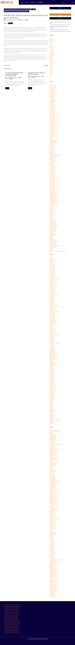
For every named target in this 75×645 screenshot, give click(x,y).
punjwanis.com (52, 430)
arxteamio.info (52, 540)
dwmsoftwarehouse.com (53, 178)
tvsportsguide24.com (53, 509)
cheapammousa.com (53, 153)
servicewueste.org (53, 283)
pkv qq (51, 71)
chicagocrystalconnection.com (54, 420)
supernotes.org (52, 531)
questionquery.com (53, 353)
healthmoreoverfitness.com (54, 287)
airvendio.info (52, 371)
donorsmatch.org (52, 399)
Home (22, 2)
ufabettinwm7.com (53, 584)
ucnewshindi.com (52, 449)
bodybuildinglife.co (53, 520)
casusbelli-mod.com (53, 127)
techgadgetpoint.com (53, 508)
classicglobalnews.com (53, 246)
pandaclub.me (52, 411)
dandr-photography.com (53, 356)
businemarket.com (52, 482)
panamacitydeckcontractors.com (55, 343)
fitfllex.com (51, 334)
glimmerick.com (52, 104)
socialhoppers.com (52, 325)
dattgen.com (52, 175)
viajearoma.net (52, 150)
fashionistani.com (52, 184)
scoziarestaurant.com (53, 231)
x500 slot (11, 610)
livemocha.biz (52, 402)
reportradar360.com (53, 350)
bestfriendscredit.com (53, 142)
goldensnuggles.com (53, 463)
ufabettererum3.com (53, 581)
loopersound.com (52, 113)
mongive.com (52, 304)
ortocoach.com (52, 557)
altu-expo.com (52, 148)
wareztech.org (52, 456)
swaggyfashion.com (53, 351)
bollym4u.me (51, 409)
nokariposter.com (52, 309)
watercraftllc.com (52, 161)
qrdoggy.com (52, 521)
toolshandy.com (52, 345)
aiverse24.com (52, 238)
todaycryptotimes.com (53, 222)
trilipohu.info (52, 422)
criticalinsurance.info (53, 308)
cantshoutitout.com (53, 268)
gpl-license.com (52, 189)
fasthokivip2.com (52, 475)
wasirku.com (51, 365)
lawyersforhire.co (52, 481)
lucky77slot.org (52, 512)
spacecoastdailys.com (53, 227)
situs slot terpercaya (10, 615)
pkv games (51, 60)
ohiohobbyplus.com (53, 118)
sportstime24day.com (53, 493)
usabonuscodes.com (53, 223)
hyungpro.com (52, 491)
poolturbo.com (52, 368)
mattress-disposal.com (53, 518)
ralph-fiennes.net (52, 332)
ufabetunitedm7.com (53, 587)
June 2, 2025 (8, 77)
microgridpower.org (53, 554)
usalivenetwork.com (53, 446)
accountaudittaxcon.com (53, 543)
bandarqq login (52, 54)
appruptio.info (52, 423)
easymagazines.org (53, 549)
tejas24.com (51, 366)
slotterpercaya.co (52, 567)
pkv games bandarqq (53, 62)
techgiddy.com (52, 445)
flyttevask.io (52, 412)
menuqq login (6, 604)
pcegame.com (52, 213)
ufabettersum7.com (53, 583)
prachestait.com (52, 369)
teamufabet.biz (52, 274)
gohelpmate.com (52, 316)
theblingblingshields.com (53, 496)
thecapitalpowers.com (53, 574)
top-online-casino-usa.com (54, 295)
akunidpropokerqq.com (53, 140)
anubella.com (52, 240)
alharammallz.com (52, 165)
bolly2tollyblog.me (52, 410)
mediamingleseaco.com (53, 362)
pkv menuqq (9, 618)
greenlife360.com (52, 267)
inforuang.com (52, 336)
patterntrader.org (52, 528)
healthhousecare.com (53, 191)
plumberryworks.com (53, 560)
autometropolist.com (53, 170)
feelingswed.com (52, 185)
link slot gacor (52, 47)
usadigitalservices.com (53, 324)
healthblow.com (52, 315)
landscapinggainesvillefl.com (54, 203)
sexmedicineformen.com (53, 565)
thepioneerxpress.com (53, 271)
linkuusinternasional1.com (54, 131)
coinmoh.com (52, 172)
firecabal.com (52, 186)
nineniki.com (51, 298)
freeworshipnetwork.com (54, 160)
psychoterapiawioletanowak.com (55, 562)
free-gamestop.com (53, 453)
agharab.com (52, 152)
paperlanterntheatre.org (53, 159)
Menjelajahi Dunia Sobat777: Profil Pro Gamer (37, 73)
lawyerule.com (52, 361)
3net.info (51, 137)
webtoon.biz (52, 489)
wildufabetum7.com (53, 596)
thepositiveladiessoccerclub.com (55, 155)
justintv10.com (52, 360)
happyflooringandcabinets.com (54, 519)
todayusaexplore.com (53, 87)
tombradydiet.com (52, 124)
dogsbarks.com (52, 177)
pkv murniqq (14, 618)
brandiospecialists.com (53, 299)
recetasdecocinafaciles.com (54, 156)
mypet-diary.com (52, 341)
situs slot (12, 607)
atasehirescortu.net (53, 502)
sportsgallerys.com (53, 499)
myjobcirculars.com (53, 286)
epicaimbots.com (52, 180)
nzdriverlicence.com (53, 210)
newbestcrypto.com (53, 471)
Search (60, 8)
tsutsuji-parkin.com (53, 151)
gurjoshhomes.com (53, 123)
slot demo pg (52, 49)
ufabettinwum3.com (53, 585)
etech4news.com (52, 181)
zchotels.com (52, 216)
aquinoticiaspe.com (53, 479)
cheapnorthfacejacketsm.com (54, 122)
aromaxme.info (52, 380)
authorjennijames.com (53, 149)
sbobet (51, 41)
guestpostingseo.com (53, 435)
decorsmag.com (52, 277)
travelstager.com (52, 346)
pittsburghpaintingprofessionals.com (55, 559)
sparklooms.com (52, 572)
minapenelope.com (53, 114)
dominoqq (51, 43)
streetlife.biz (52, 403)
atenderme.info (52, 382)
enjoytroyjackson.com (53, 179)
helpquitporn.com (52, 194)
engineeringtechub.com (53, 503)
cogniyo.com (52, 548)
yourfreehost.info (52, 121)
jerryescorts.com (52, 505)
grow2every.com (52, 190)
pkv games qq (17, 621)
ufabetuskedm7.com (53, 588)
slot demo (51, 48)
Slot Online (27, 2)
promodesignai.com (53, 234)
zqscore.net (51, 536)
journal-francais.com (53, 359)
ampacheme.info (52, 378)
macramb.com (52, 340)
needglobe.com (52, 556)
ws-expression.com (53, 215)
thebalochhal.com (52, 91)
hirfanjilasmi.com (52, 550)
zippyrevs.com (52, 284)
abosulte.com (52, 237)
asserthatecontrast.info (53, 381)
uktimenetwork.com (53, 85)
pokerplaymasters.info (53, 437)
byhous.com (51, 413)
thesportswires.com (53, 490)
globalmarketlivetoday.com (54, 188)
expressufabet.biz (52, 269)
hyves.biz (51, 404)
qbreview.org (52, 281)
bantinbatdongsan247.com (54, 440)
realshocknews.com (53, 524)
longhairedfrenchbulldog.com (54, 480)
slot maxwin (14, 613)
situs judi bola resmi (8, 609)
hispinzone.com (52, 293)
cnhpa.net (51, 529)
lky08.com (51, 331)
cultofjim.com (52, 103)
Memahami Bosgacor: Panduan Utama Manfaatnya (58, 29)
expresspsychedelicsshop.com (54, 182)
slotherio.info (52, 393)
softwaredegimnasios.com (54, 225)
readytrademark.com (53, 228)
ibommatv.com (52, 262)
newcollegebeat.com (53, 106)
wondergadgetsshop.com (54, 134)
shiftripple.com (52, 566)
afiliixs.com (51, 163)
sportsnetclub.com (53, 470)
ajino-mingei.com (52, 120)
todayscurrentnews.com (53, 576)
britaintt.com (52, 248)
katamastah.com (52, 535)
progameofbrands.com (53, 280)
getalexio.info (52, 541)
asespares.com (52, 167)
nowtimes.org (52, 400)
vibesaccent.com (52, 93)
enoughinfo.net (52, 406)
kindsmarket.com (52, 337)
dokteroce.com (52, 357)
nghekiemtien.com (52, 364)
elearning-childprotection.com (54, 319)
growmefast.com (52, 513)
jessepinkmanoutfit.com (53, 459)
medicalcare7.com (52, 300)
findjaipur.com (52, 102)
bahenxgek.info (52, 442)
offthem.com (51, 261)
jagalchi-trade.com (52, 112)
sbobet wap (9, 630)
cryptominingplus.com (53, 478)
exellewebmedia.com (53, 452)
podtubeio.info (52, 389)
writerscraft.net (52, 318)
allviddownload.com (53, 276)
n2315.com (51, 327)
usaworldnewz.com (53, 86)
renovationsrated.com (53, 229)
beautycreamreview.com (53, 171)
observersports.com (53, 477)
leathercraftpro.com (53, 553)
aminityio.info (52, 375)
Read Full (7, 88)
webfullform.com (52, 275)
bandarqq (51, 66)
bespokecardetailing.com (54, 141)
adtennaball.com (52, 302)
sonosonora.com (52, 130)
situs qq (51, 42)
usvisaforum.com (52, 110)
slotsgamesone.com (53, 291)
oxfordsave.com (52, 472)
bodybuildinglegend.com (53, 354)
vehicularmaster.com (53, 92)
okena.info (51, 139)
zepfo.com (51, 217)
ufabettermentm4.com (53, 582)
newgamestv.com (52, 498)
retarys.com (51, 461)
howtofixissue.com (53, 272)
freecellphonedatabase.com (54, 450)
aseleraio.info (52, 537)
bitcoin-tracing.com (53, 243)
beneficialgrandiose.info (53, 385)
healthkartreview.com (53, 193)
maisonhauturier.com (53, 204)
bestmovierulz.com (53, 111)
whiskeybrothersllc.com (53, 595)
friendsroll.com (52, 132)
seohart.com (52, 232)
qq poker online (16, 604)
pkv (50, 44)
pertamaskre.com (52, 443)
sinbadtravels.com (52, 454)
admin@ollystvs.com (14, 19)
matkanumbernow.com (53, 285)
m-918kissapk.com (52, 416)
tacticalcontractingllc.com (54, 573)
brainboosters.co (52, 95)
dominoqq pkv (52, 61)
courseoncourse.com (53, 439)
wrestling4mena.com (53, 321)
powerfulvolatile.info (53, 390)
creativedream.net (52, 326)
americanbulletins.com (53, 166)
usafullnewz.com (52, 84)
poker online (51, 67)
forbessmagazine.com (53, 187)
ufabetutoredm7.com (53, 591)
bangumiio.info (52, 383)
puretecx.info (52, 373)
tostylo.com (51, 468)
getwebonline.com (52, 328)
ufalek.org (51, 517)
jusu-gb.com (51, 432)
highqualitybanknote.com (54, 195)
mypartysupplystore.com (53, 100)
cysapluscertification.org (53, 394)
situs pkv (51, 69)
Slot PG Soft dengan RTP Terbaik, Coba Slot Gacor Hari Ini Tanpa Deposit (17, 9)
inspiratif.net (52, 259)
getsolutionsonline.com (53, 306)
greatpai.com (52, 158)
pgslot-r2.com (52, 214)
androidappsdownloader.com (54, 313)
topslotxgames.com (53, 288)
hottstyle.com (52, 197)
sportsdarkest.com (53, 488)
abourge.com (52, 162)
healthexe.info (52, 372)
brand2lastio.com (52, 323)
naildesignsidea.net (53, 157)
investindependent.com (53, 200)
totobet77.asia (52, 577)
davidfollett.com (52, 105)
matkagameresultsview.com (54, 305)
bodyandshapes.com (53, 244)
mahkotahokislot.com (53, 515)
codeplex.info (52, 138)
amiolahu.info (52, 376)
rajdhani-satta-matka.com (54, 317)
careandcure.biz (52, 547)
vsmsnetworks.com (53, 260)
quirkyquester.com (52, 564)
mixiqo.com (51, 555)
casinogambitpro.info (53, 436)
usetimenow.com (52, 314)
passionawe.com (52, 558)
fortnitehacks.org (52, 395)
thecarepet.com (52, 433)
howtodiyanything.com (53, 198)
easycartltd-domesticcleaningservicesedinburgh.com (58, 251)
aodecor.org (51, 398)
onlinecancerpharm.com (53, 516)
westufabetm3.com (53, 594)
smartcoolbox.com (52, 568)
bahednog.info (52, 441)
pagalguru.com (52, 212)
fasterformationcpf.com (53, 462)
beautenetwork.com (53, 242)
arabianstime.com (52, 168)
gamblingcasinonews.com (54, 278)
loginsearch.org (52, 397)
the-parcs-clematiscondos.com (54, 431)
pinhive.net (51, 407)
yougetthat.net (52, 469)
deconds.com (52, 250)
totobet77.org (52, 578)
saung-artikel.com (52, 474)
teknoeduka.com (52, 219)
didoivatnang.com (52, 176)
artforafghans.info (52, 370)
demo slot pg (52, 50)
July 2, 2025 (31, 76)
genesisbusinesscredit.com (54, 335)
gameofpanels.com (53, 312)
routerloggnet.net (52, 289)
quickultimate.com (52, 563)
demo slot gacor (52, 40)
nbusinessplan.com (53, 266)
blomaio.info (51, 387)
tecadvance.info (52, 374)
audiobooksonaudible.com (54, 241)
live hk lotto (51, 57)
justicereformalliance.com (54, 115)
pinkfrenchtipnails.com (53, 497)
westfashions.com (52, 344)
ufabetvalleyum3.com (53, 592)
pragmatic (51, 58)
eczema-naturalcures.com (54, 144)
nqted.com (51, 209)
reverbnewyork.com (53, 108)
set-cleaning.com (52, 233)
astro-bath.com (52, 146)
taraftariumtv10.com (53, 352)
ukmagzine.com (52, 455)
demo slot (9, 616)
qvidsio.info (51, 391)
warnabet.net (52, 408)
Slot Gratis (32, 2)
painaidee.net (52, 487)
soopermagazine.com (53, 226)
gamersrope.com (52, 451)
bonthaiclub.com (52, 125)
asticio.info (51, 538)
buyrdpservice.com (53, 465)
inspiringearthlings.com (53, 199)
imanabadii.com (52, 421)
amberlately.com (52, 96)
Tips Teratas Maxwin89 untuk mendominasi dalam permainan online (14, 74)
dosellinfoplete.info (53, 388)
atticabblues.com (52, 169)
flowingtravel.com (52, 297)
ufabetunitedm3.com (53, 586)
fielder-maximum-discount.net (54, 333)
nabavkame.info (52, 417)
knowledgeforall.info (53, 322)
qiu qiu (51, 38)
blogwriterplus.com (53, 434)
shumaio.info (52, 392)
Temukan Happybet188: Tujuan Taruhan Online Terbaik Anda (60, 31)
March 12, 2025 (7, 19)
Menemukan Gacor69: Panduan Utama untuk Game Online (60, 24)
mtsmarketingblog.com (53, 363)
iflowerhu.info (52, 419)
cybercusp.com (52, 247)
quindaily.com (52, 236)
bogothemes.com (52, 119)
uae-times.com (52, 257)
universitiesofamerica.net (54, 279)
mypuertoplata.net (53, 270)
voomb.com (51, 507)
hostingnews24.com (53, 196)
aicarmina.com (52, 99)
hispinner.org (52, 307)
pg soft (7, 610)
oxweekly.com (52, 342)
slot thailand (17, 607)
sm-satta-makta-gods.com (54, 224)
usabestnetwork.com (53, 458)
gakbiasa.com (52, 418)
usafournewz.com (52, 90)
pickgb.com (51, 525)
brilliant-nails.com (52, 355)
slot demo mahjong (53, 53)
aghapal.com (51, 147)
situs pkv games (52, 39)
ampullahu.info (52, 379)
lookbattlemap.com (53, 464)
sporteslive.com (52, 494)
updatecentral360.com (53, 534)
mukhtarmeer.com (52, 207)
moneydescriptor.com (53, 484)
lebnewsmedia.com (53, 129)
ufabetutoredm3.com (53, 590)
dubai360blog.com (52, 511)
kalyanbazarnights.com (53, 294)
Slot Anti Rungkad (39, 2)
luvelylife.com (52, 338)
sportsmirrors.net (52, 500)
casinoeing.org (52, 401)
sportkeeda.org (52, 545)
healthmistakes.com (53, 526)
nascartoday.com (52, 208)
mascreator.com (52, 205)
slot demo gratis (52, 45)
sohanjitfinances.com (53, 569)
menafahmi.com (52, 206)
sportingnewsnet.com (53, 492)
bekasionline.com (52, 265)
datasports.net (52, 501)
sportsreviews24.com (53, 510)
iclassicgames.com (52, 473)
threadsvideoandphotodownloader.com (56, 444)
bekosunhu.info (52, 384)
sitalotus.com (52, 530)
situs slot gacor (15, 612)
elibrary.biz (51, 143)
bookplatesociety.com (53, 128)
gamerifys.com (52, 258)
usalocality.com (52, 89)
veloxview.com (52, 593)
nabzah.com (51, 303)
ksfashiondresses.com (53, 527)
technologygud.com (53, 522)
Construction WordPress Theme (34, 638)
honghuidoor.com (52, 296)
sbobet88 (51, 56)
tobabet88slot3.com (53, 575)
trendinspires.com (52, 347)
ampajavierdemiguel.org (53, 94)
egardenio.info (52, 539)
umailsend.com (52, 460)
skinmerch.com (52, 109)
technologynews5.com (53, 218)
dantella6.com (52, 290)
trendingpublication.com (53, 579)
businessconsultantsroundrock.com (55, 245)
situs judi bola (13, 629)
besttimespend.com (53, 546)
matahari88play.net (53, 483)
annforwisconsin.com (53, 101)
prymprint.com (52, 544)
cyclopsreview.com (53, 174)
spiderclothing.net (52, 133)
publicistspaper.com (53, 235)
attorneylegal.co (52, 506)
